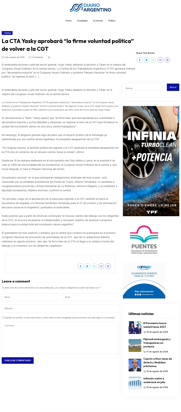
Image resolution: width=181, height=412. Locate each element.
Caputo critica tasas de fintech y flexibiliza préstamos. (157, 362)
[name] (139, 60)
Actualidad (82, 20)
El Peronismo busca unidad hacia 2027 (154, 324)
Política (111, 20)
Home (69, 20)
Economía (98, 20)
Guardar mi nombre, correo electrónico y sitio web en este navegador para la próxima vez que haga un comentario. (60, 317)
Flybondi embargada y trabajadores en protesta (157, 343)
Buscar (129, 88)
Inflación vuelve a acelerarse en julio (154, 380)
